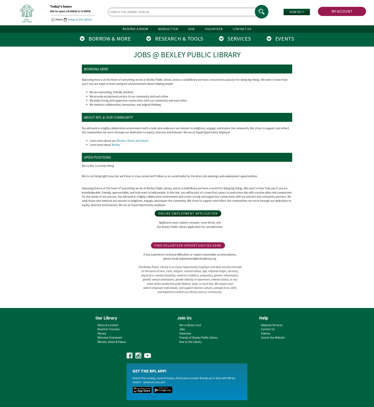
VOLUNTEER (214, 29)
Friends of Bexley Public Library (198, 337)
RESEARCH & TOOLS (177, 38)
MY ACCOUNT (342, 11)
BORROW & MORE (108, 38)
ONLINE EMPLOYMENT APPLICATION (188, 213)
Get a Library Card (190, 325)
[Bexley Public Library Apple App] (142, 389)
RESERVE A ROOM (135, 29)
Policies (265, 333)
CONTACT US (242, 29)
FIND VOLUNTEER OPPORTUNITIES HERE (187, 245)
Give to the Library (190, 342)
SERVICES (237, 38)
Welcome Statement (109, 337)
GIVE (191, 29)
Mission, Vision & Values (111, 342)
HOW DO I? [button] (296, 12)
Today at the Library (80, 19)
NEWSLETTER (168, 29)
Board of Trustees (108, 329)
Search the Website (273, 337)
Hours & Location (107, 325)
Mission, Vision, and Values (132, 140)
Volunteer (185, 333)
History (101, 333)
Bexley (116, 145)
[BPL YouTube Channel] (147, 354)
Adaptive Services (272, 325)
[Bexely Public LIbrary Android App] (163, 389)
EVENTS (282, 38)
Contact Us (268, 329)
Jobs (182, 329)
